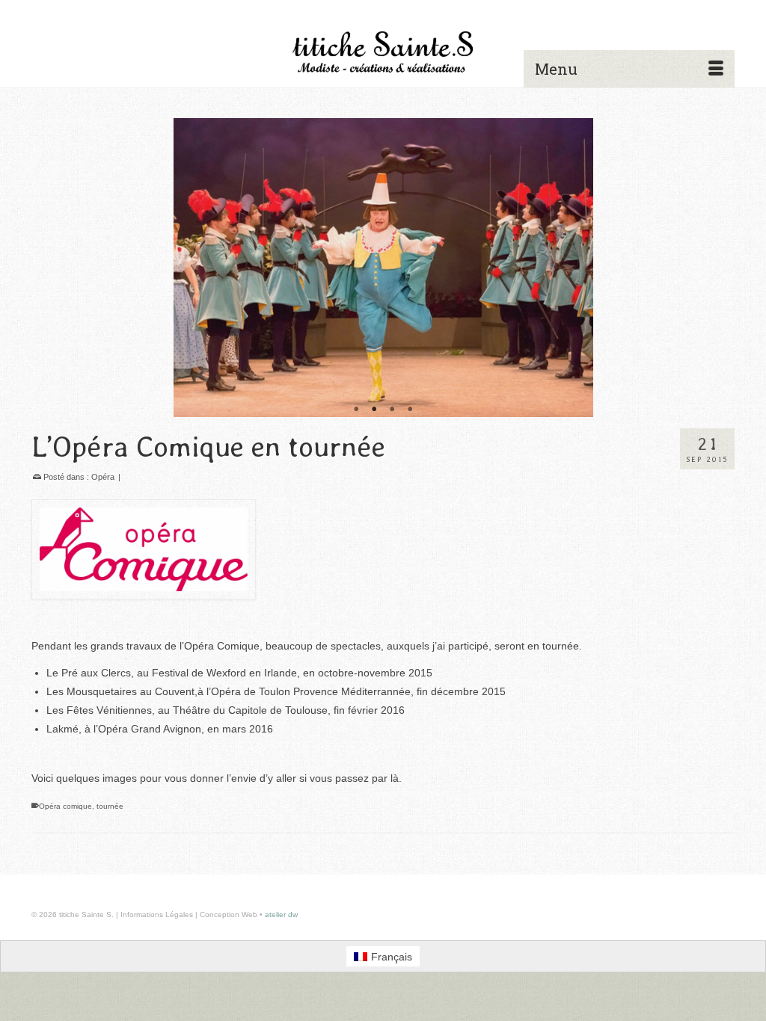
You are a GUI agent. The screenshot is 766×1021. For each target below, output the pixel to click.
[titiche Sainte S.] (382, 52)
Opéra (102, 476)
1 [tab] (356, 409)
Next (717, 268)
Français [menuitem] (391, 957)
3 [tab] (391, 409)
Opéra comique (65, 806)
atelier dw (281, 914)
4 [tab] (409, 409)
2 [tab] (374, 409)
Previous (49, 268)
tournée (109, 806)
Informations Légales (156, 914)
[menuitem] (383, 956)
